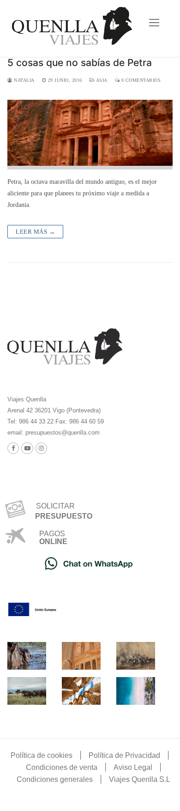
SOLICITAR (52, 506)
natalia (23, 80)
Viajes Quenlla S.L (139, 779)
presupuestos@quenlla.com (62, 432)
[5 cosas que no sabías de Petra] (90, 134)
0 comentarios (140, 80)
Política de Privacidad (124, 755)
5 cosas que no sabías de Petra (79, 62)
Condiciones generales (55, 779)
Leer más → (35, 231)
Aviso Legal (133, 767)
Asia (101, 80)
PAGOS (52, 534)
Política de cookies (41, 755)
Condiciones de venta (61, 767)
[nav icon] (154, 22)
